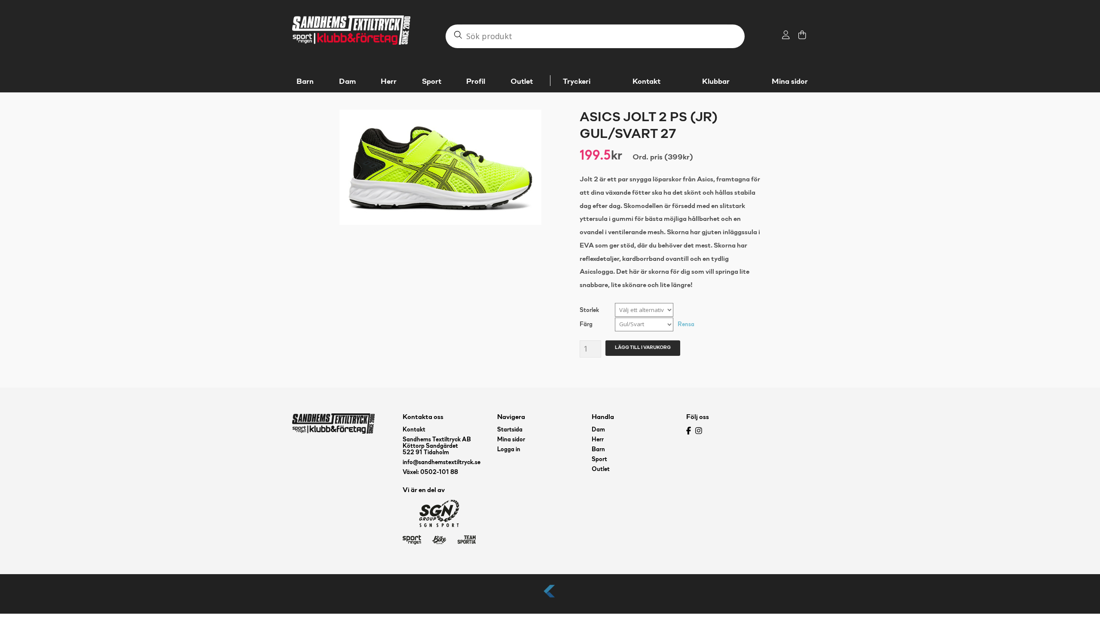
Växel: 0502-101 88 (430, 472)
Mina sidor (790, 82)
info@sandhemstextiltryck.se (441, 462)
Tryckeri (576, 82)
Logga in (508, 450)
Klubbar (716, 82)
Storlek (589, 310)
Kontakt (646, 82)
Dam (598, 430)
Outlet (601, 469)
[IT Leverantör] (550, 598)
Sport (599, 459)
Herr (598, 440)
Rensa (686, 324)
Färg (586, 324)
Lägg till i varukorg (643, 347)
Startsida (509, 430)
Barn (598, 450)
